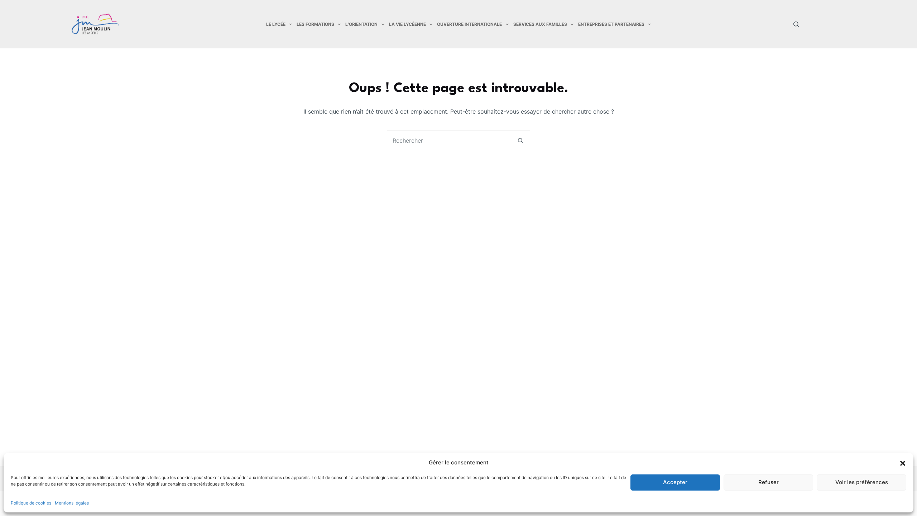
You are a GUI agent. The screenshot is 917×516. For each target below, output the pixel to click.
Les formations (315, 24)
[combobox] (449, 140)
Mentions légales (72, 503)
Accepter (675, 482)
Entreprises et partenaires (611, 24)
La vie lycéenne (407, 24)
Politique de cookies (31, 503)
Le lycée (275, 24)
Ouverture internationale (469, 24)
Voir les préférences (861, 482)
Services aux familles (540, 24)
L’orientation (361, 24)
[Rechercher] (796, 24)
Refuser (768, 482)
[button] (902, 462)
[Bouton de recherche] (520, 140)
